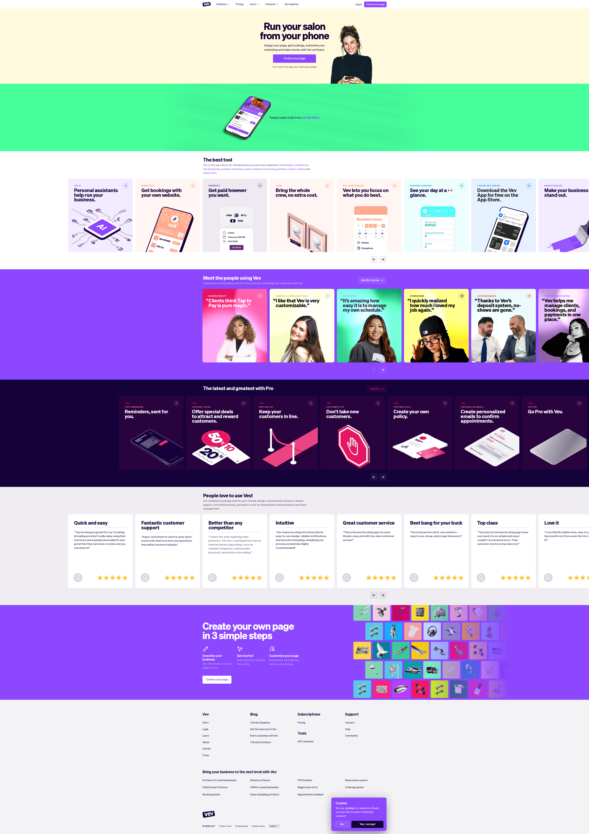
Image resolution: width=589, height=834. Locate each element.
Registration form (308, 787)
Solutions (221, 4)
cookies (350, 808)
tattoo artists (296, 169)
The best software (260, 742)
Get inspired (291, 4)
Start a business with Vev (264, 735)
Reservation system (356, 780)
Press (205, 755)
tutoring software (276, 169)
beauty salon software (248, 169)
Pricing (239, 4)
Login (205, 729)
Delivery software (260, 780)
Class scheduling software (264, 794)
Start (205, 722)
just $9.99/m (310, 117)
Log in (358, 4)
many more (210, 172)
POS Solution (305, 780)
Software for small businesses (219, 780)
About (205, 742)
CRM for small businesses (264, 787)
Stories (206, 748)
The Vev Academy (260, 722)
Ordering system (354, 787)
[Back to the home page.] (206, 4)
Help (347, 729)
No (342, 824)
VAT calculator (306, 741)
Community (351, 735)
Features (270, 4)
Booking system (211, 794)
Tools (302, 733)
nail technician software (217, 169)
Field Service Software (215, 787)
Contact (349, 722)
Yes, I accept (367, 824)
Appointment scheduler (311, 794)
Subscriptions (309, 714)
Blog (254, 714)
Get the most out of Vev (263, 729)
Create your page (375, 4)
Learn (253, 4)
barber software (295, 165)
